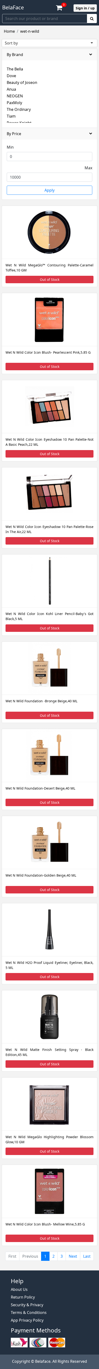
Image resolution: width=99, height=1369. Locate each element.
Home (9, 31)
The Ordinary (19, 109)
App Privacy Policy (27, 1320)
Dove (11, 75)
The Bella (15, 69)
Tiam (11, 116)
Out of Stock (49, 279)
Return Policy (23, 1297)
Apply (49, 190)
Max (88, 167)
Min (10, 147)
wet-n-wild (29, 31)
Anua (11, 89)
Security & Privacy (27, 1304)
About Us (19, 1289)
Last (87, 1256)
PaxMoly (14, 102)
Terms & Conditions (29, 1312)
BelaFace (13, 7)
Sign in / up (85, 8)
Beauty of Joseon (22, 82)
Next (73, 1256)
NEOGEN (15, 96)
